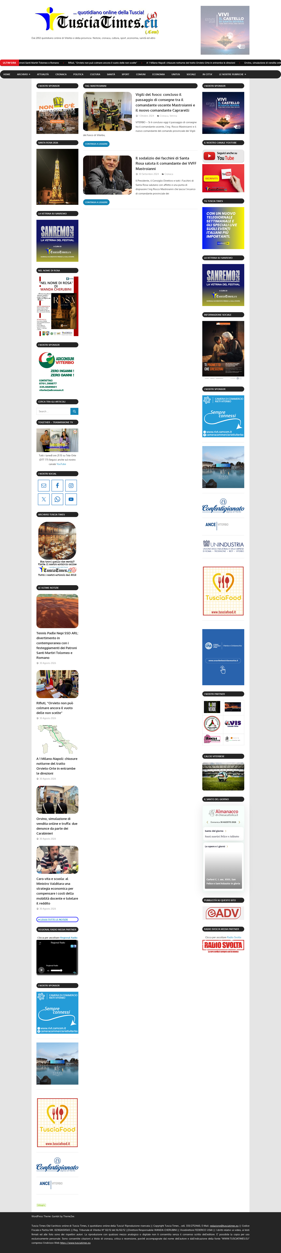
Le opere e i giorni (223, 867)
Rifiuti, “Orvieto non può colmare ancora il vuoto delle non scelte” (54, 708)
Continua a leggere (96, 144)
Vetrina (173, 115)
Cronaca (61, 74)
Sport (125, 74)
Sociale (191, 74)
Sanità (111, 74)
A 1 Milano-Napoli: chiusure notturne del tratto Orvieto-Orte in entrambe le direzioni (112, 62)
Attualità (43, 74)
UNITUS (176, 74)
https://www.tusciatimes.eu (75, 1242)
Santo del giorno (223, 834)
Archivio (22, 74)
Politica (78, 74)
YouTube (61, 464)
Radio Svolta (234, 937)
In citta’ (207, 74)
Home (6, 74)
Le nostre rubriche (231, 74)
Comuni (141, 74)
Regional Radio (68, 937)
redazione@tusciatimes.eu (224, 1225)
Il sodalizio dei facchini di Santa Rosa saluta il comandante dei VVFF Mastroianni (166, 163)
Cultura (95, 74)
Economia (158, 74)
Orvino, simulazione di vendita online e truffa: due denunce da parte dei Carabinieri (210, 62)
